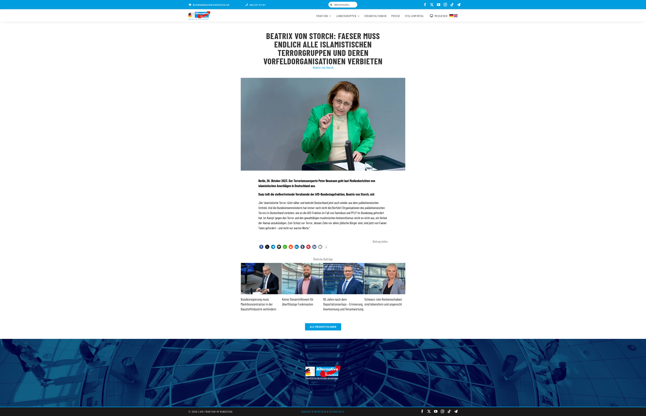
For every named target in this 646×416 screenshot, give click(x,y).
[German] (451, 15)
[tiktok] (452, 4)
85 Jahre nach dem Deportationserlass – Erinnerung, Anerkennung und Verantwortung (302, 304)
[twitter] (432, 4)
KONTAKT (306, 411)
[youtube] (438, 4)
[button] (261, 247)
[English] (456, 15)
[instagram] (445, 4)
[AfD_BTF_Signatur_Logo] (199, 13)
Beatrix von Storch (323, 67)
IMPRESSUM (320, 411)
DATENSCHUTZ (337, 411)
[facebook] (425, 4)
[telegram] (458, 4)
